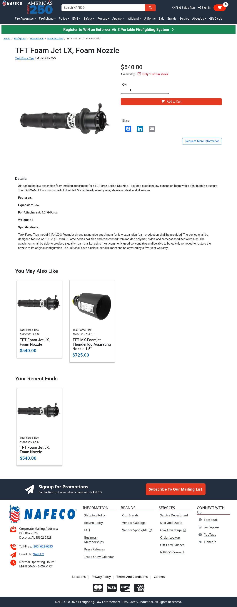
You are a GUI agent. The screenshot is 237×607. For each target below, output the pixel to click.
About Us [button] (198, 18)
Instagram (211, 527)
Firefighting (20, 38)
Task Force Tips (24, 58)
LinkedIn (210, 542)
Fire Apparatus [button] (24, 18)
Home (7, 38)
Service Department (174, 515)
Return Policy (93, 523)
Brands (171, 18)
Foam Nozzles (55, 38)
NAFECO (38, 554)
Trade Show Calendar (99, 557)
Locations (79, 577)
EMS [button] (75, 18)
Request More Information (202, 141)
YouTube (210, 535)
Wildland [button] (133, 18)
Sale (161, 18)
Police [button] (63, 18)
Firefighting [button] (46, 18)
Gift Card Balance (172, 545)
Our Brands (130, 515)
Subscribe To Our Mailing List (175, 489)
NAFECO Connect (172, 552)
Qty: (124, 84)
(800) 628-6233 (43, 546)
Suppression (37, 38)
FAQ (87, 530)
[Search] (150, 7)
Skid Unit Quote (171, 523)
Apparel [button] (117, 18)
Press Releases (94, 549)
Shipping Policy (95, 515)
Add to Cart (174, 101)
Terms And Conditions (132, 577)
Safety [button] (88, 18)
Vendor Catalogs (134, 523)
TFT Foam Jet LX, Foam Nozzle (35, 342)
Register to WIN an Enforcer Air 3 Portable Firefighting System (116, 29)
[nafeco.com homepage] (12, 7)
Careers (159, 577)
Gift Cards (215, 18)
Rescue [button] (102, 18)
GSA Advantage (171, 530)
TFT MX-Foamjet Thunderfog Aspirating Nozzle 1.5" (92, 344)
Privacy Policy (101, 577)
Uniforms (150, 18)
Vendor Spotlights (135, 530)
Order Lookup (170, 537)
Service (184, 18)
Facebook (211, 520)
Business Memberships (94, 539)
